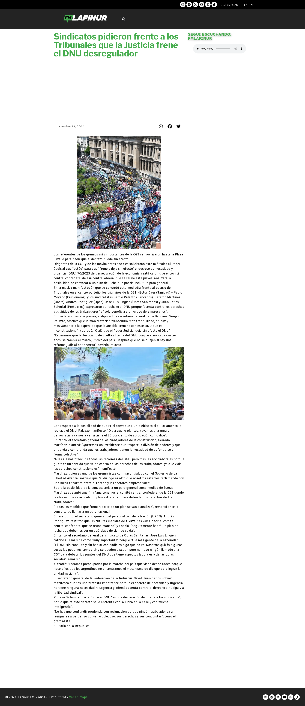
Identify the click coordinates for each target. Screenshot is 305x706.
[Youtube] (201, 4)
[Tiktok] (214, 4)
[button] (124, 19)
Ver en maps (78, 697)
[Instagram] (183, 4)
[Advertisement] (119, 92)
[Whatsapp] (208, 4)
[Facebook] (189, 4)
